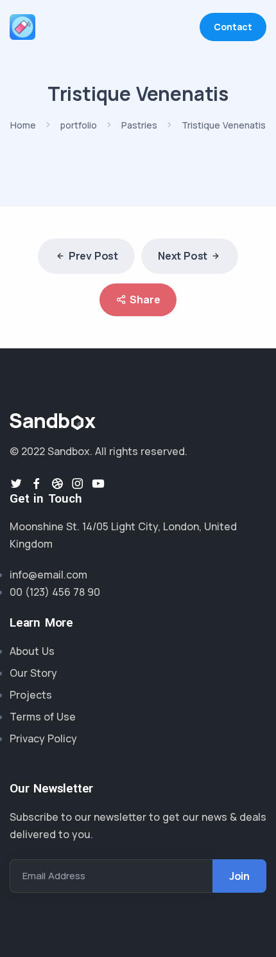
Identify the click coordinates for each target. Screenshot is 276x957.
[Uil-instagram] (77, 483)
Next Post (182, 256)
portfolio (78, 125)
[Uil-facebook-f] (36, 483)
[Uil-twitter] (16, 483)
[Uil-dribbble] (57, 483)
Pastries (139, 125)
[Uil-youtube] (98, 483)
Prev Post (93, 256)
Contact (233, 27)
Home (23, 125)
